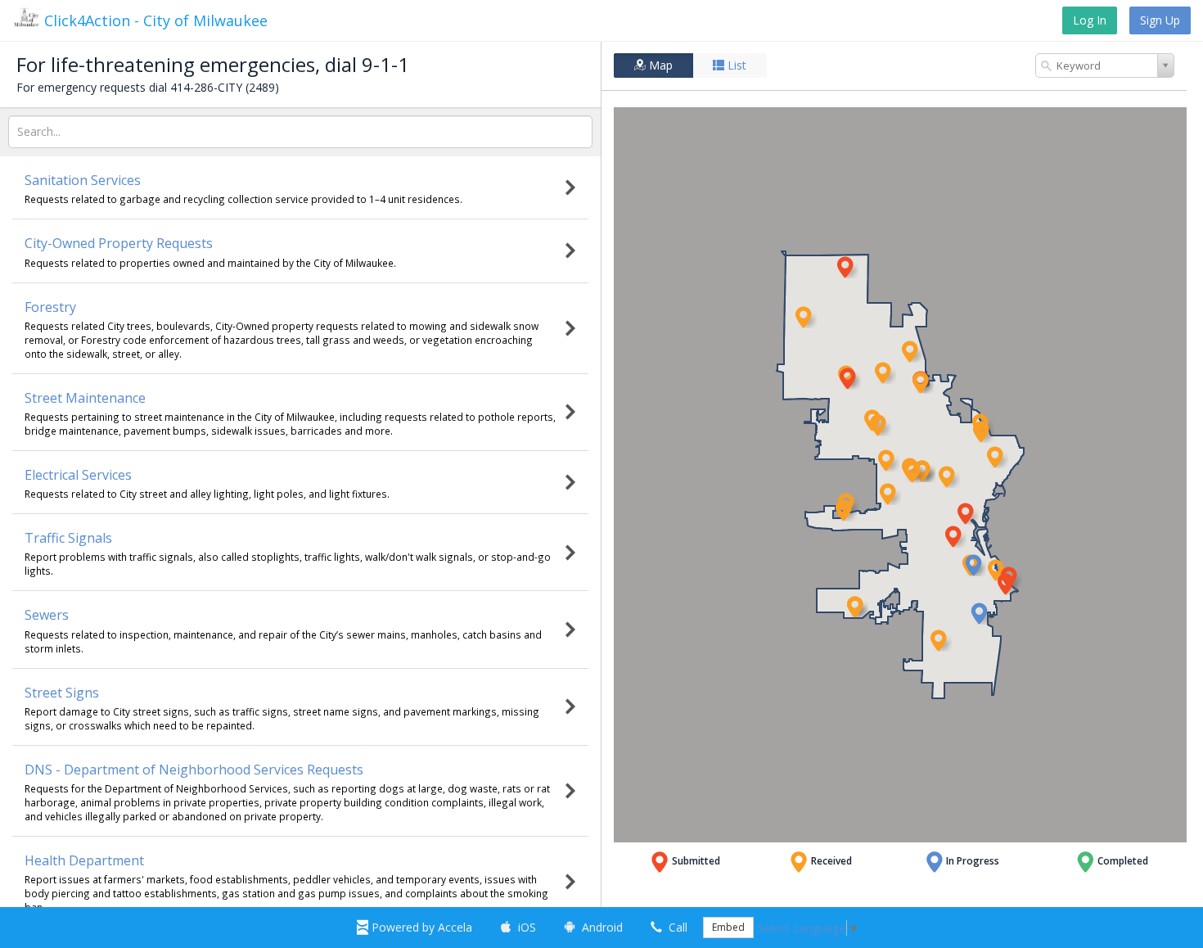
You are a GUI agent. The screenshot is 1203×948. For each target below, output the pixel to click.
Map (659, 65)
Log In (1089, 20)
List (735, 65)
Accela (422, 927)
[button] (922, 382)
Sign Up (1160, 20)
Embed (728, 927)
